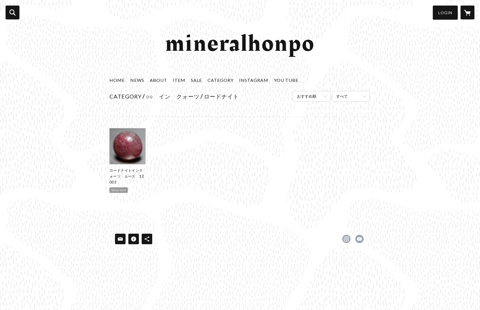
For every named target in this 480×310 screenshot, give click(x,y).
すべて (342, 96)
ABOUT (158, 80)
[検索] (12, 12)
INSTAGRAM (253, 80)
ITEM (179, 80)
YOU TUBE (286, 80)
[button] (445, 13)
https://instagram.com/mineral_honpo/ (346, 239)
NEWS (137, 80)
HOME (117, 80)
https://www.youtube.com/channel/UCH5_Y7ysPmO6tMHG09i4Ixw (359, 239)
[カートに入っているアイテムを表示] (467, 12)
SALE (196, 80)
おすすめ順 (306, 96)
